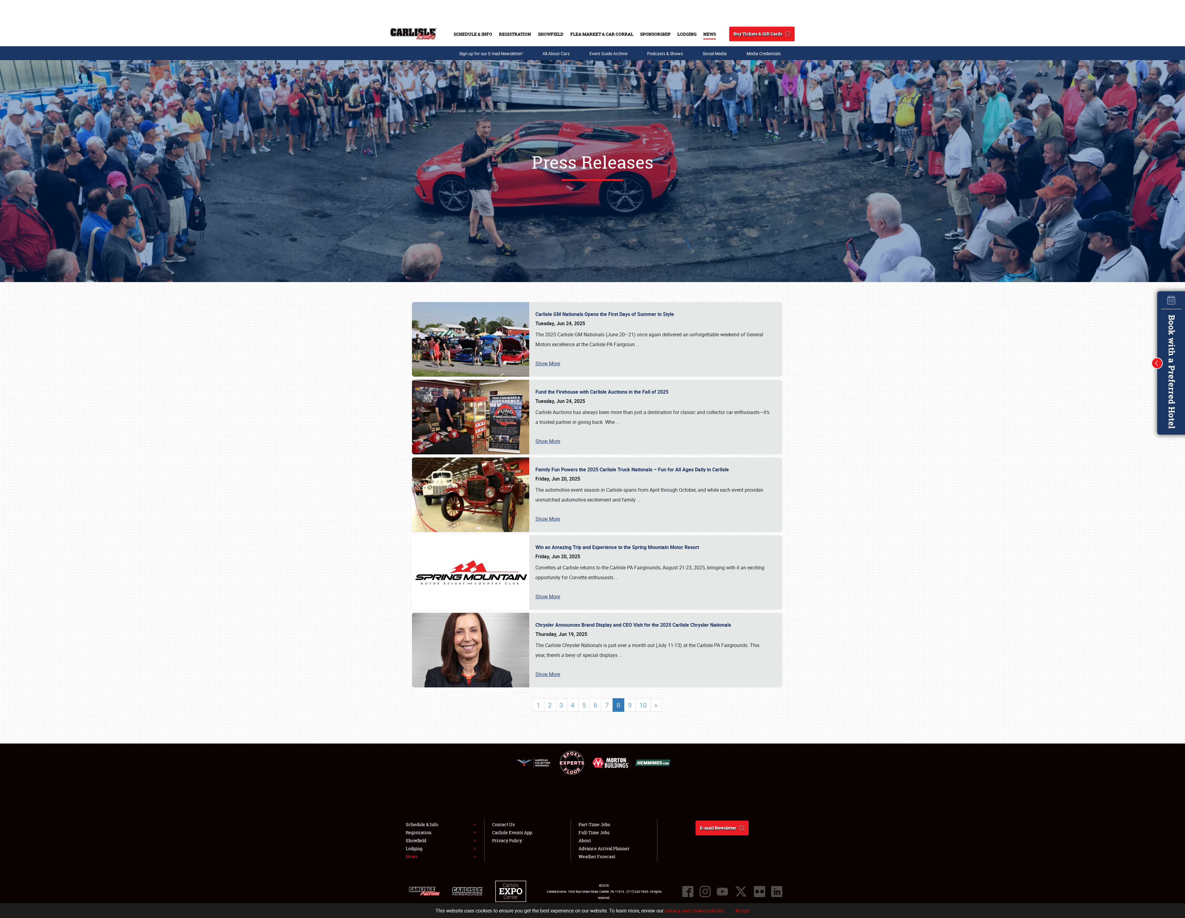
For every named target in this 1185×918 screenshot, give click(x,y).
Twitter (740, 891)
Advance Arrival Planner (604, 848)
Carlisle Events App (512, 832)
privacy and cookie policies (694, 910)
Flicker (759, 891)
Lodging (686, 34)
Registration (515, 34)
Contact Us (503, 824)
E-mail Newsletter (718, 828)
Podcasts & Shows (665, 53)
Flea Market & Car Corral (601, 34)
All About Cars (556, 53)
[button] (1157, 363)
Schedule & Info (473, 34)
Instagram (705, 891)
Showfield (550, 34)
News (709, 34)
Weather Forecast (597, 856)
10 (643, 705)
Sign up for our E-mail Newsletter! (491, 53)
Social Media (715, 53)
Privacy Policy (507, 840)
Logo (413, 34)
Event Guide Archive (608, 53)
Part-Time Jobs (594, 824)
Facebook (687, 891)
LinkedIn (776, 891)
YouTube (722, 891)
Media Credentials (763, 53)
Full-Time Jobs (594, 832)
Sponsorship (655, 34)
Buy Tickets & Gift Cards (758, 34)
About (585, 840)
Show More (547, 363)
